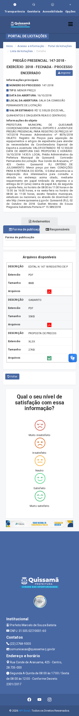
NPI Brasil (24, 710)
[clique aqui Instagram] (49, 699)
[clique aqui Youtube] (39, 699)
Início (9, 46)
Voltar (13, 376)
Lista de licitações (21, 51)
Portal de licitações (60, 46)
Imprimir (65, 72)
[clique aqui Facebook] (29, 699)
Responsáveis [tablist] (59, 229)
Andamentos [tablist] (41, 221)
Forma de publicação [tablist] (25, 229)
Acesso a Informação (30, 46)
